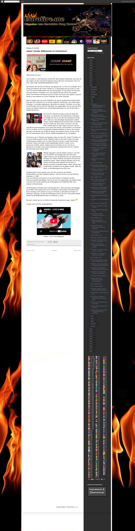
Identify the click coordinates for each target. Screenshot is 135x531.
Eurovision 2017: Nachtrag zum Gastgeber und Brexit (99, 144)
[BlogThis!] (51, 242)
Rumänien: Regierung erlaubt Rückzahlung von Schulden (99, 264)
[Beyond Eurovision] (30, 43)
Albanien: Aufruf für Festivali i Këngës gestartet (99, 123)
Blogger (76, 507)
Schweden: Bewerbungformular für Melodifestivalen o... (98, 105)
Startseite (54, 250)
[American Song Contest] (74, 43)
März (92, 321)
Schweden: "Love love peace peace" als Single (99, 250)
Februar (93, 323)
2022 (91, 70)
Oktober (93, 92)
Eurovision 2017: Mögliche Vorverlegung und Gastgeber (98, 149)
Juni (92, 102)
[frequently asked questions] (97, 496)
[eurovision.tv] (52, 43)
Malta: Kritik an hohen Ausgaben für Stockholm (98, 115)
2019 (91, 77)
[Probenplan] (81, 43)
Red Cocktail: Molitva (97, 286)
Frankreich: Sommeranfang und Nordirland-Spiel (98, 192)
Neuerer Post (30, 250)
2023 (91, 68)
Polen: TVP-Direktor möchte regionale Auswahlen (99, 180)
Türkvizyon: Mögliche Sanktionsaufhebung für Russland (98, 111)
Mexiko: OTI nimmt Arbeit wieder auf (98, 119)
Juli (92, 99)
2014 (91, 331)
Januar (93, 326)
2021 (91, 72)
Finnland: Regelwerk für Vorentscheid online (97, 173)
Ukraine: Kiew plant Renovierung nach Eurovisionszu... (97, 280)
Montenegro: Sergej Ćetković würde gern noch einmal (99, 188)
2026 (91, 60)
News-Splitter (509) (96, 284)
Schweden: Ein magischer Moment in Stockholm (98, 272)
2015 (91, 329)
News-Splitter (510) (96, 257)
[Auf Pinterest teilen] (57, 242)
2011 (91, 339)
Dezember (94, 87)
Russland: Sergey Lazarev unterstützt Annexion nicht (99, 289)
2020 (91, 75)
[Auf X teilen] (53, 242)
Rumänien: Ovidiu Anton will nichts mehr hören (99, 169)
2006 (91, 351)
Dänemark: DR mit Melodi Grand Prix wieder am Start (99, 268)
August (93, 97)
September (94, 94)
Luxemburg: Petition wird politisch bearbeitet (98, 184)
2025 (91, 63)
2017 (91, 82)
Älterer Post (77, 250)
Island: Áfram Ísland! (96, 162)
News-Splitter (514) (96, 127)
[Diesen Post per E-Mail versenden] (49, 242)
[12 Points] (103, 43)
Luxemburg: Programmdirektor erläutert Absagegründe (99, 140)
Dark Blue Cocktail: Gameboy (99, 237)
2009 (91, 344)
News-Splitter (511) (96, 235)
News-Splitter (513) (96, 177)
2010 (91, 341)
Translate (101, 53)
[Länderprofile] (37, 43)
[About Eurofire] (66, 43)
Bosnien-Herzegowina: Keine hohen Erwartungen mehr (99, 260)
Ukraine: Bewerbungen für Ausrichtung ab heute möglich (98, 154)
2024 (91, 65)
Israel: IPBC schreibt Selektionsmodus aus (98, 214)
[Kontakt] (59, 43)
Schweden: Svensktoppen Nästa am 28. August (98, 254)
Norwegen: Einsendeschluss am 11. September (99, 240)
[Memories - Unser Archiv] (44, 43)
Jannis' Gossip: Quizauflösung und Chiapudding (99, 136)
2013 (91, 334)
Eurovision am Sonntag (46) (99, 133)
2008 (91, 346)
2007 (91, 349)
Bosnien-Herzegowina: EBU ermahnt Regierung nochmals (99, 311)
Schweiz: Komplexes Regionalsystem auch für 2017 (99, 221)
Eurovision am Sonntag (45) (99, 203)
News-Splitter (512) (96, 217)
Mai (92, 316)
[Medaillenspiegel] (96, 43)
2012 (91, 336)
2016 (91, 85)
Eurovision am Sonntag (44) (99, 276)
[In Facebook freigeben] (55, 242)
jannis (32, 244)
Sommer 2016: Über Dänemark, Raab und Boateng (98, 227)
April (92, 318)
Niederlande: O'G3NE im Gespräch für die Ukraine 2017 (99, 298)
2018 (91, 80)
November (94, 89)
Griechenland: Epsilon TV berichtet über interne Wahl (99, 165)
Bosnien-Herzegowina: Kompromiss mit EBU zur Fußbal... (99, 245)
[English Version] (88, 43)
